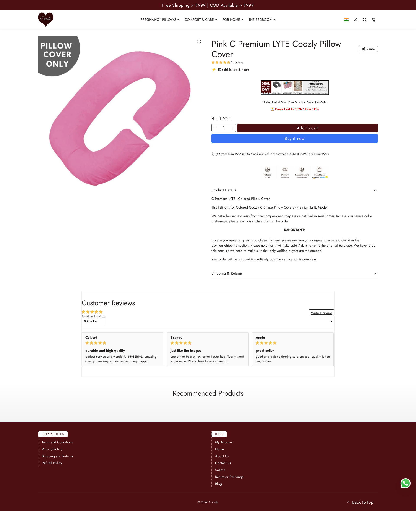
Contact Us (223, 463)
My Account (224, 442)
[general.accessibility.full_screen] (199, 41)
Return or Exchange (229, 476)
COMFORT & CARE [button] (200, 19)
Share (370, 49)
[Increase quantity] (232, 128)
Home (219, 449)
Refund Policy (52, 463)
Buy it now (295, 138)
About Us (222, 456)
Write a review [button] (321, 312)
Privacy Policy (52, 449)
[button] (346, 19)
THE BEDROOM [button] (261, 19)
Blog (218, 483)
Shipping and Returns (57, 456)
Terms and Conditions (57, 442)
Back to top (363, 502)
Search (220, 469)
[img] (122, 343)
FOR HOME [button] (232, 19)
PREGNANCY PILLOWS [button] (159, 19)
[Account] (355, 19)
